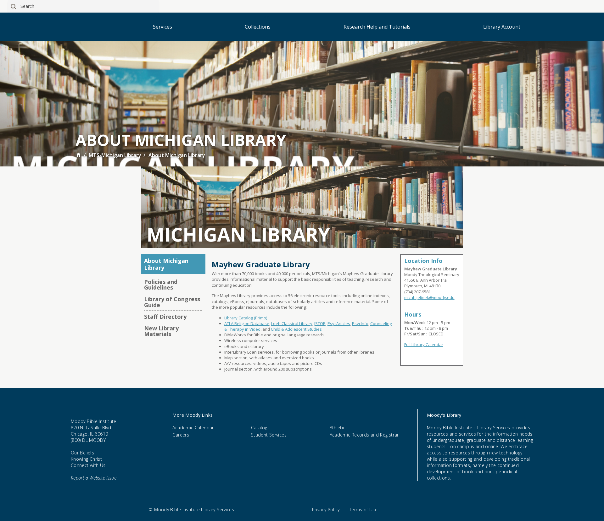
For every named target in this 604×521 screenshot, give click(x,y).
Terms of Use (363, 510)
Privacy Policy (326, 510)
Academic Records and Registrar (364, 435)
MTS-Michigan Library (115, 155)
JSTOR (320, 323)
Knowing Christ (86, 459)
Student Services (269, 435)
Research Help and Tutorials (377, 26)
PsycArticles (338, 323)
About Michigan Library (166, 264)
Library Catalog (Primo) (245, 318)
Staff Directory (165, 316)
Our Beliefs (82, 453)
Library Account (501, 26)
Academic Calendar (193, 428)
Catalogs (260, 428)
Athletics (339, 428)
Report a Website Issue (93, 478)
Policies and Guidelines (160, 284)
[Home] (78, 155)
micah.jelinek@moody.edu (429, 297)
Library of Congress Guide (172, 301)
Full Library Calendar (423, 344)
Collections (258, 26)
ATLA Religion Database (246, 323)
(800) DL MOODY (88, 440)
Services (162, 26)
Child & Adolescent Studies (296, 329)
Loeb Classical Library (291, 323)
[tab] (290, 415)
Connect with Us (88, 465)
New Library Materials (161, 331)
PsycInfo (360, 323)
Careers (180, 435)
